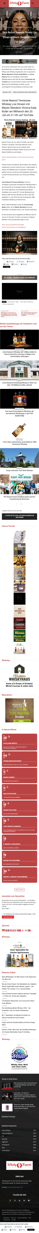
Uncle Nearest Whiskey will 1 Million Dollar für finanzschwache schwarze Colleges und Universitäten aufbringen (20, 354)
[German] (3, 930)
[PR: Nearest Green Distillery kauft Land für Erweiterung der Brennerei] (19, 484)
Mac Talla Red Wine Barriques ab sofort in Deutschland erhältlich (29, 314)
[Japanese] (22, 930)
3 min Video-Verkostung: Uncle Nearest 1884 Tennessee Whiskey (19, 443)
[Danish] (13, 930)
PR (17, 27)
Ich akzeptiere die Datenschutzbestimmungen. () (19, 914)
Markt (19, 380)
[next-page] (21, 504)
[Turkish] (29, 930)
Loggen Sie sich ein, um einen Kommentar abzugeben (19, 516)
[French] (10, 930)
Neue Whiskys (19, 408)
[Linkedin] (19, 1200)
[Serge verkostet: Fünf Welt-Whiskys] (19, 458)
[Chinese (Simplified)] (19, 930)
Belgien (19, 468)
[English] (6, 930)
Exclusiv (19, 439)
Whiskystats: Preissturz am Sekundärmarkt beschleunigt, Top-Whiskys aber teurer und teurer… (9, 314)
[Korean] (26, 930)
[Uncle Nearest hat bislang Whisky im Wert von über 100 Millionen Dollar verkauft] (19, 370)
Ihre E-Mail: (6, 908)
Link (34, 914)
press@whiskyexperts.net (15, 1187)
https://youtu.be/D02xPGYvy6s (11, 225)
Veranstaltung (27, 27)
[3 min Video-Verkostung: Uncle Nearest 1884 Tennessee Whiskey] (19, 429)
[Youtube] (29, 1200)
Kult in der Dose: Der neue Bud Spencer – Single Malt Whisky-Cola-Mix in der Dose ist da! (25, 1084)
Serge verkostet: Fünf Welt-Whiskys (19, 470)
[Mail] (24, 1200)
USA (20, 27)
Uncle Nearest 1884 (12, 302)
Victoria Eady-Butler (8, 304)
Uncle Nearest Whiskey (26, 302)
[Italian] (16, 930)
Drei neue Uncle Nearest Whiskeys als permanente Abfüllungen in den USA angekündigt (19, 413)
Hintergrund (11, 27)
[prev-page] (17, 504)
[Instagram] (15, 1200)
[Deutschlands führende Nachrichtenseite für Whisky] (19, 3)
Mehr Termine (19, 889)
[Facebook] (10, 1200)
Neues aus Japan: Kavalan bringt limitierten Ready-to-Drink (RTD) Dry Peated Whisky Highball (24, 1106)
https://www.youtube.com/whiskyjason (14, 227)
